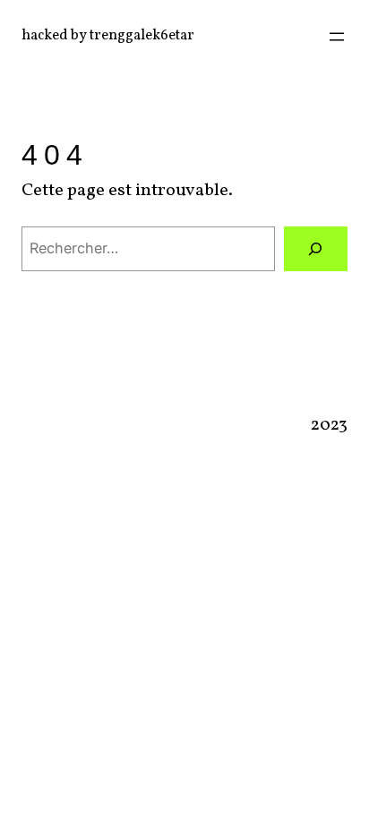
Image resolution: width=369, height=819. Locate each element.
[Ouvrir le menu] (337, 36)
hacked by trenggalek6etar (107, 36)
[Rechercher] (316, 248)
